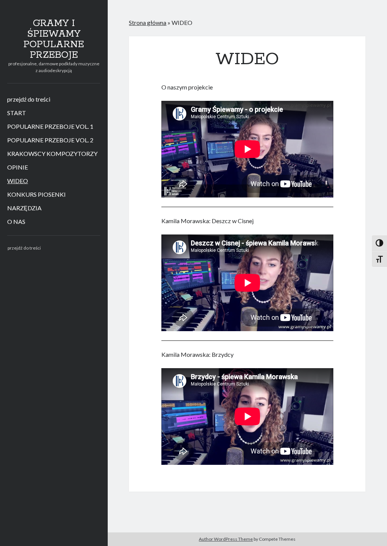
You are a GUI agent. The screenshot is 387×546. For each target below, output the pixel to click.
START (16, 112)
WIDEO (17, 180)
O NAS (16, 221)
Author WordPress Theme (226, 539)
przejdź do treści (28, 99)
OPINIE (17, 167)
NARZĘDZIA (24, 207)
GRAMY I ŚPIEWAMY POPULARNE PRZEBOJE (53, 39)
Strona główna (147, 22)
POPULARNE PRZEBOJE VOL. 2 (50, 139)
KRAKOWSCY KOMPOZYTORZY (52, 153)
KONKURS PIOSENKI (36, 194)
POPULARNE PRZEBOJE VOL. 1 (50, 126)
